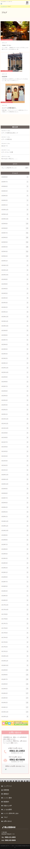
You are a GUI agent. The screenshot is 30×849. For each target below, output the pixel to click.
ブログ (6, 817)
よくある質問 (8, 809)
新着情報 (6, 790)
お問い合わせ (8, 821)
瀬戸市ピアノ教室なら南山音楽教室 (13, 845)
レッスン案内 (8, 798)
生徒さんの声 (8, 805)
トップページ (4, 6)
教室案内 (6, 801)
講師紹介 (6, 794)
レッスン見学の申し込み (11, 813)
